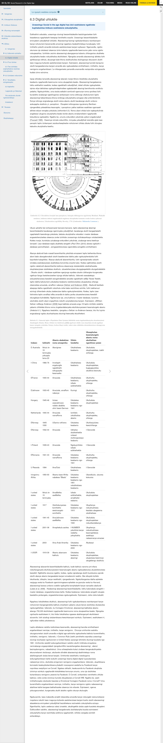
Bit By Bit (18, 2)
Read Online (131, 3)
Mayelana (89, 3)
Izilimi (100, 3)
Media (119, 3)
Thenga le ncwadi (147, 3)
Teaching (110, 3)
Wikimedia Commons (89, 221)
